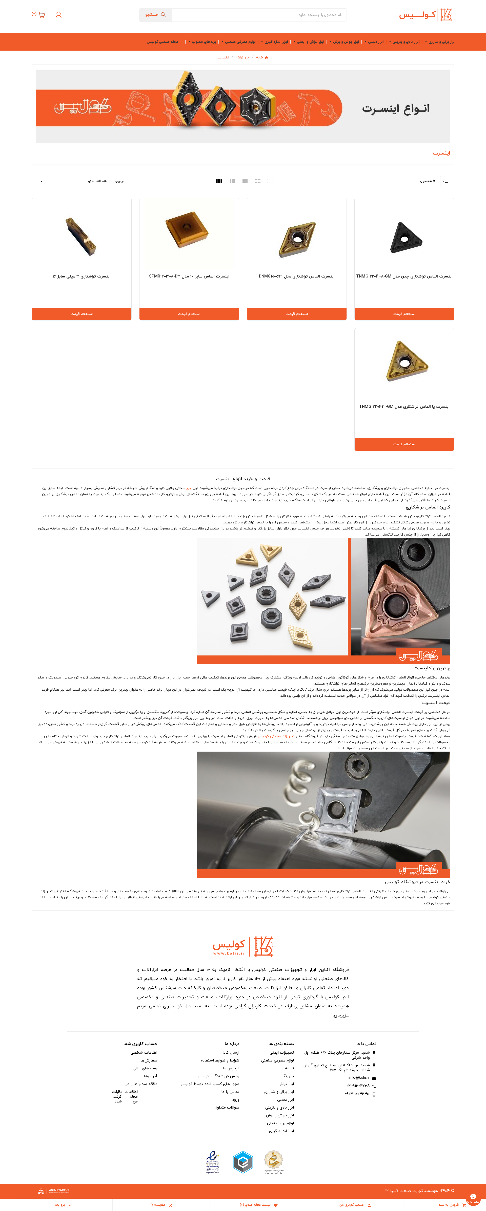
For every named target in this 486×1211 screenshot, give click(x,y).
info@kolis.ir (359, 1077)
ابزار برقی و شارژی (279, 1092)
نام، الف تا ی (72, 181)
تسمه (289, 1068)
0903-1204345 (357, 1094)
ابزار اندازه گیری (281, 1131)
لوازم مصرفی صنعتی (277, 1060)
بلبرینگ (288, 1076)
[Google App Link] (243, 1161)
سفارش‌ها (148, 1060)
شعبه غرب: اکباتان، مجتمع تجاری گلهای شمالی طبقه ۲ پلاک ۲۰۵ (336, 1068)
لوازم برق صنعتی (280, 1123)
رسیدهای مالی (145, 1068)
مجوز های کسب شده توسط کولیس (210, 1084)
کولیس (263, 736)
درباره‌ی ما (231, 1068)
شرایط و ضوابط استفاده (220, 1060)
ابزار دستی (285, 1099)
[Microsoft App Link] (212, 1161)
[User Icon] (58, 15)
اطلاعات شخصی (144, 1052)
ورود (235, 1099)
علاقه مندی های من (141, 1084)
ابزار (189, 488)
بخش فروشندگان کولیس (218, 1076)
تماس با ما (230, 1092)
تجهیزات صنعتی (282, 736)
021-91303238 (358, 1086)
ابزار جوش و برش (280, 1115)
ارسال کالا (231, 1052)
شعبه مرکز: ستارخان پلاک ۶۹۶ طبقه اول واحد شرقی (337, 1055)
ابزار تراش (286, 1084)
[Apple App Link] (273, 1161)
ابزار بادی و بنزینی (279, 1107)
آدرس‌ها (150, 1076)
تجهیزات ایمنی (282, 1052)
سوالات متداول (227, 1107)
